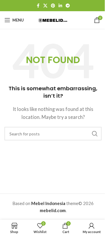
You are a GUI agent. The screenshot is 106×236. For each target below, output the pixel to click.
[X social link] (45, 6)
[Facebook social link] (38, 6)
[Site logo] (53, 19)
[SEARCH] (95, 133)
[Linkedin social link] (60, 6)
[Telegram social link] (68, 6)
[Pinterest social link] (53, 6)
